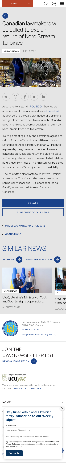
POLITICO (36, 106)
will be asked (51, 111)
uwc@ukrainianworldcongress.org (39, 334)
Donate (33, 202)
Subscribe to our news (33, 212)
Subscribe (14, 453)
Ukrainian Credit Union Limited (27, 388)
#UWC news (11, 51)
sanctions (14, 234)
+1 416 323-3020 (30, 329)
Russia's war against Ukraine (26, 225)
